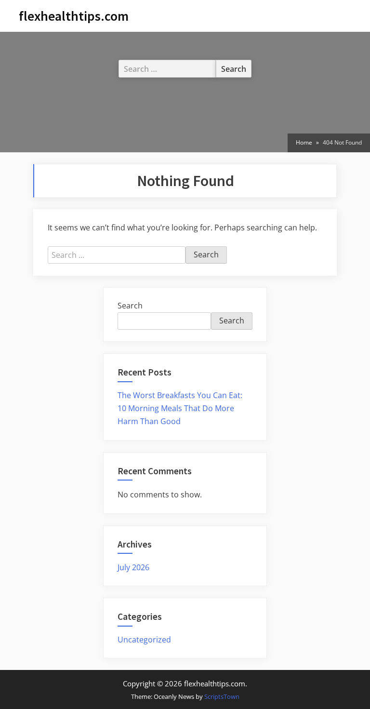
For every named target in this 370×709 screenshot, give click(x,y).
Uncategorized (144, 639)
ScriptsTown (221, 696)
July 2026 (133, 567)
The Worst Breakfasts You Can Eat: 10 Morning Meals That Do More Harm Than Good (180, 408)
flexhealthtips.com (74, 16)
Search (130, 305)
